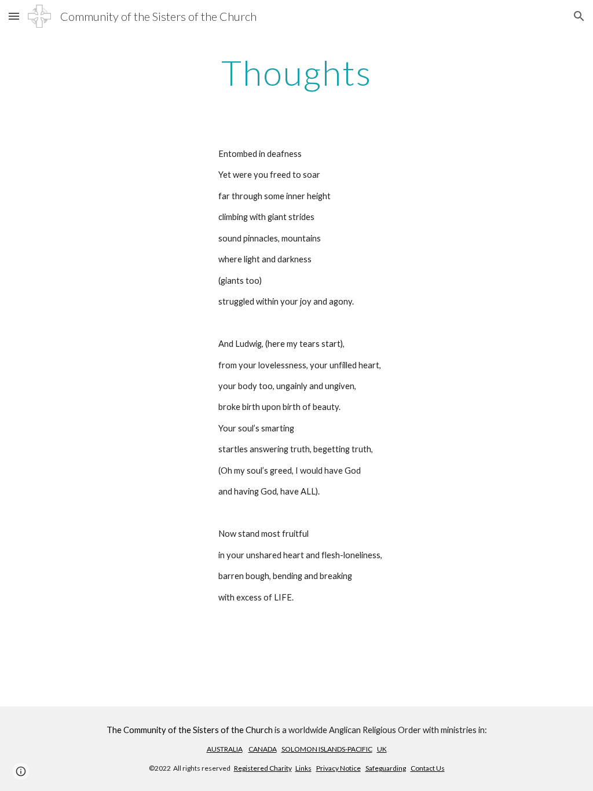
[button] (14, 16)
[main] (296, 72)
